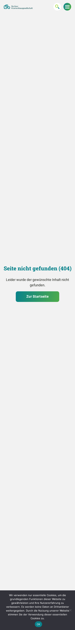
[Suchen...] (57, 7)
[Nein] (70, 610)
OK (38, 624)
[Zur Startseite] (18, 7)
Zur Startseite (37, 296)
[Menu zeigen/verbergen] (67, 7)
